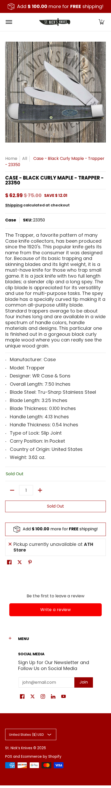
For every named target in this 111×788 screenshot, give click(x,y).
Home (11, 158)
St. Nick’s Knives (18, 748)
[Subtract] (12, 490)
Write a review (55, 610)
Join (84, 682)
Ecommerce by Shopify (41, 756)
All (24, 158)
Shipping (13, 205)
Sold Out (55, 506)
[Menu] (8, 22)
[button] (101, 22)
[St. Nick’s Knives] (54, 22)
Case (10, 220)
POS (8, 756)
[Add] (40, 490)
